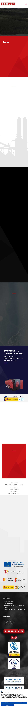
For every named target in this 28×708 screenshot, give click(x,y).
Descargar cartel (11, 527)
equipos (14, 252)
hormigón (14, 225)
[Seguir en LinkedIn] (12, 637)
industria (14, 278)
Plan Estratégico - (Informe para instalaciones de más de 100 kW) (13, 553)
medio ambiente (14, 212)
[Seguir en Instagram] (15, 637)
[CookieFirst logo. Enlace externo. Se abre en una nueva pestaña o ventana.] (1, 691)
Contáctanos (14, 324)
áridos (14, 238)
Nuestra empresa (11, 29)
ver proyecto (11, 375)
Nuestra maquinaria (11, 198)
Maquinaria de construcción (14, 468)
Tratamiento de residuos (14, 475)
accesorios (14, 263)
